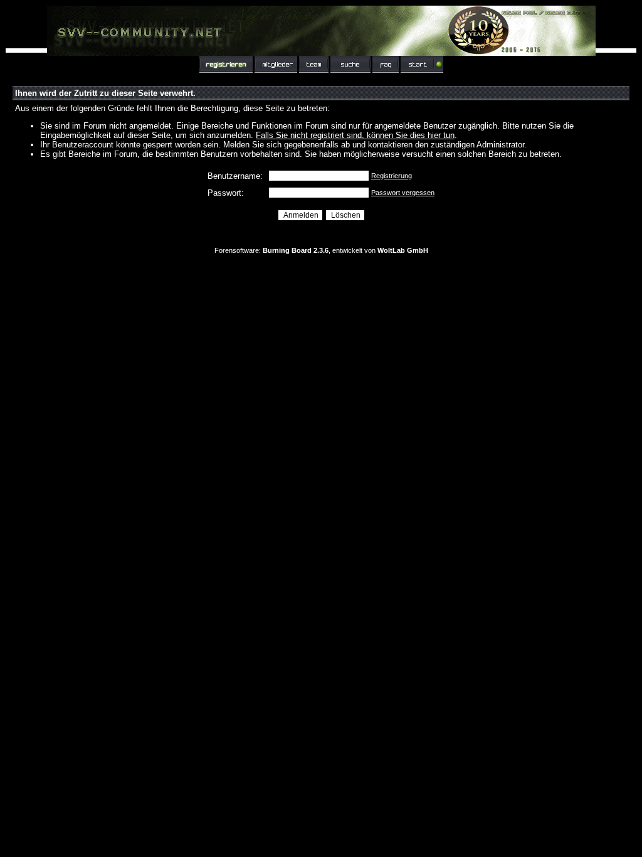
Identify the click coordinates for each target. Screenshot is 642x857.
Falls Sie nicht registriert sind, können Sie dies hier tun (355, 135)
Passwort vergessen (402, 192)
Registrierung (391, 175)
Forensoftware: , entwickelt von (321, 250)
